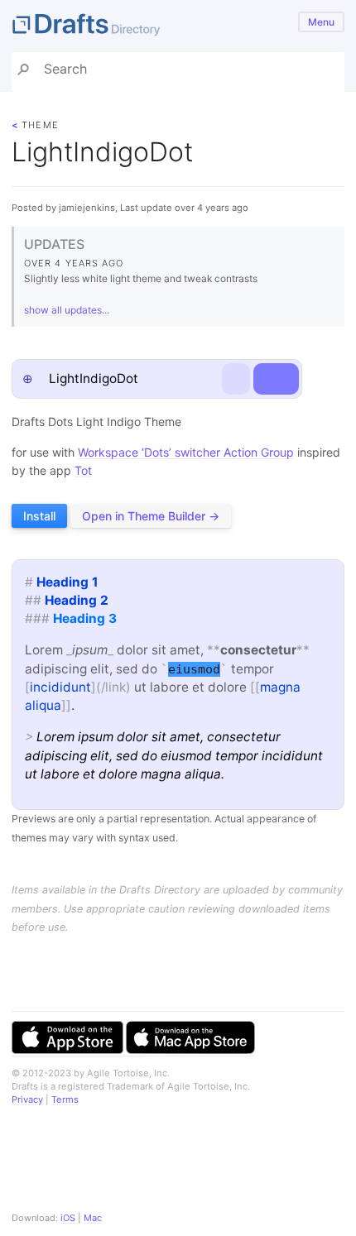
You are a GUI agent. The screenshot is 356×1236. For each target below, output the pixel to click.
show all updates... (66, 310)
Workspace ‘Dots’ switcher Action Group (186, 452)
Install (39, 516)
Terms (65, 1099)
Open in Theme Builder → (150, 516)
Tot (83, 470)
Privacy (27, 1099)
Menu (321, 22)
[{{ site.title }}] (178, 26)
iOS (67, 1218)
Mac (93, 1218)
